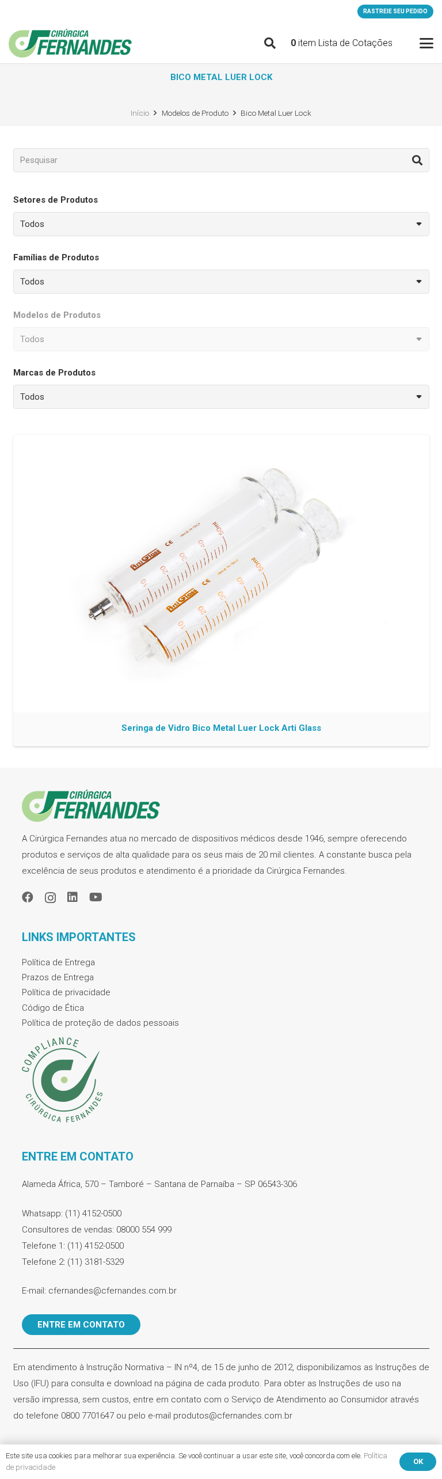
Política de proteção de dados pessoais (100, 1023)
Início (140, 112)
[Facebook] (27, 897)
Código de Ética (53, 1008)
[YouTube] (95, 897)
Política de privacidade (66, 992)
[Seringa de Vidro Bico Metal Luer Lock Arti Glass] (221, 590)
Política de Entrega (58, 962)
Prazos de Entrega (58, 977)
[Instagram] (50, 898)
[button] (270, 43)
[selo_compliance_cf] (221, 1080)
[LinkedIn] (72, 897)
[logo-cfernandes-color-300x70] (70, 43)
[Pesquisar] (417, 160)
